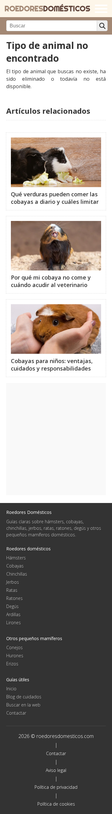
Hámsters (16, 558)
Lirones (13, 622)
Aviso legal (56, 770)
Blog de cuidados (23, 697)
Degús (12, 606)
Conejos (14, 647)
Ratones (14, 598)
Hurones (14, 655)
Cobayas (15, 566)
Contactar (16, 713)
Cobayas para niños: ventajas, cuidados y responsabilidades (52, 364)
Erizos (12, 664)
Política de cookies (56, 804)
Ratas (11, 590)
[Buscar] (102, 25)
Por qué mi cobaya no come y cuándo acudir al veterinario (51, 281)
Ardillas (13, 614)
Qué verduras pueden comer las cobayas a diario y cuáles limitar (55, 197)
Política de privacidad (56, 787)
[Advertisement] (56, 439)
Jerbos (12, 582)
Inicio (11, 689)
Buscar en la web (23, 705)
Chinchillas (16, 574)
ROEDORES (47, 8)
